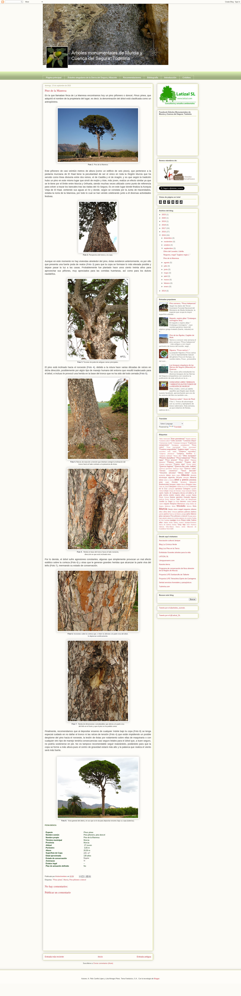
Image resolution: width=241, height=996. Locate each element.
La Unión (176, 501)
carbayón (171, 488)
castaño (193, 488)
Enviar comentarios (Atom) (103, 963)
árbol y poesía (181, 480)
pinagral (184, 514)
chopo (166, 491)
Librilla (189, 501)
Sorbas (174, 524)
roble (188, 520)
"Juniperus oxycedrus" (187, 451)
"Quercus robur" (178, 468)
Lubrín (161, 504)
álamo (168, 475)
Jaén (178, 499)
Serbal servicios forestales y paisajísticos (175, 582)
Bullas (194, 484)
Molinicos (167, 506)
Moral (173, 506)
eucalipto (188, 495)
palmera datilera (190, 512)
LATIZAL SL (163, 556)
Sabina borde (168, 522)
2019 (164, 221)
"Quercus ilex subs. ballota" (185, 466)
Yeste (168, 529)
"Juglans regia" (183, 449)
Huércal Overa (164, 499)
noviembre (168, 242)
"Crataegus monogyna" (180, 443)
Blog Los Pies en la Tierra (169, 548)
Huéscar (172, 499)
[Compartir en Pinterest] (89, 876)
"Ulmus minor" (184, 473)
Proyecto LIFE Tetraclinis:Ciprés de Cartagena (177, 579)
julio (166, 266)
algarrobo (171, 477)
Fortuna (166, 497)
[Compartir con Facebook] (87, 876)
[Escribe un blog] (82, 876)
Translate (177, 427)
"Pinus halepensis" (183, 458)
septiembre (168, 248)
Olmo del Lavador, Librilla (173, 251)
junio (166, 269)
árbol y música (169, 480)
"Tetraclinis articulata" (167, 473)
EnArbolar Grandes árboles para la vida (175, 552)
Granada (187, 497)
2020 (164, 218)
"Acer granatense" (177, 439)
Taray (179, 525)
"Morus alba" (177, 456)
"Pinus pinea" (58, 880)
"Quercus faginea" (166, 466)
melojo (188, 504)
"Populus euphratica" (165, 464)
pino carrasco (164, 516)
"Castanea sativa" (164, 440)
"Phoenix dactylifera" (167, 458)
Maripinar (173, 504)
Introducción (170, 77)
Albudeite (193, 475)
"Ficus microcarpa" (189, 447)
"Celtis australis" (176, 441)
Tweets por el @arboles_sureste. (172, 608)
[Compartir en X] (85, 876)
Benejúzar (184, 482)
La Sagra (168, 501)
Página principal (53, 77)
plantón (165, 518)
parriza (166, 514)
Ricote (178, 520)
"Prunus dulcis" (191, 464)
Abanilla (194, 473)
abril (166, 276)
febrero (167, 283)
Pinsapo (190, 516)
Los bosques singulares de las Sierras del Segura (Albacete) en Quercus (182, 367)
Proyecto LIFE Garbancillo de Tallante (174, 574)
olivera (193, 509)
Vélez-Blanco (170, 527)
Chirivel (161, 491)
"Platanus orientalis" (175, 462)
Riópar (183, 520)
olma (165, 512)
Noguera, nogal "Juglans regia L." (176, 255)
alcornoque (163, 477)
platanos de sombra (185, 518)
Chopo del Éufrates (175, 491)
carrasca (178, 489)
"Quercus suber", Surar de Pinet (182, 399)
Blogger (156, 979)
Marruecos (181, 504)
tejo (184, 524)
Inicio (100, 957)
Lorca (194, 501)
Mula (194, 506)
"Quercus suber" (190, 468)
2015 (164, 235)
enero (166, 286)
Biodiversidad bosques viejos (170, 484)
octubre (167, 245)
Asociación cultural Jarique (169, 540)
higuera (193, 497)
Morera (189, 506)
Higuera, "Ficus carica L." (179, 350)
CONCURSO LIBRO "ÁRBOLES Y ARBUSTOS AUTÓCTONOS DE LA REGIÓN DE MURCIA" (182, 384)
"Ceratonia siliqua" (189, 441)
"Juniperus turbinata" (165, 456)
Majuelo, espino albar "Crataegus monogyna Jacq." (182, 319)
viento (183, 527)
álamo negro (176, 475)
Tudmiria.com (164, 586)
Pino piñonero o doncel (77, 880)
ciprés (161, 493)
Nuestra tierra (164, 564)
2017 (164, 228)
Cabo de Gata (163, 486)
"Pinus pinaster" (171, 460)
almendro (186, 477)
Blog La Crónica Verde (168, 544)
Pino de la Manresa (171, 258)
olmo (169, 512)
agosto (167, 262)
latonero (183, 501)
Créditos (187, 77)
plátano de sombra (173, 518)
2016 (164, 232)
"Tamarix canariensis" (168, 471)
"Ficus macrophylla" (173, 447)
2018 (164, 225)
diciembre (168, 238)
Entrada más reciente (54, 957)
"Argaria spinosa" (191, 438)
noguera (187, 509)
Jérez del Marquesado (188, 499)
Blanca (183, 484)
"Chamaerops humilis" (166, 443)
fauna (194, 495)
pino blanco (191, 514)
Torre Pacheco (191, 524)
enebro (171, 495)
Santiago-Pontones (190, 522)
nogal (180, 509)
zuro (171, 529)
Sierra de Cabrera (165, 524)
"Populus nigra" (179, 464)
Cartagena (186, 489)
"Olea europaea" (189, 456)
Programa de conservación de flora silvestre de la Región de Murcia (176, 569)
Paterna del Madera (175, 514)
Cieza (194, 491)
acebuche (162, 475)
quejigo (173, 520)
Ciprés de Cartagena (171, 493)
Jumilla (161, 501)
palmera (181, 512)
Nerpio (170, 509)
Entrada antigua (144, 957)
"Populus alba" (190, 462)
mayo (166, 273)
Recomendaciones (132, 77)
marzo (166, 280)
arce (161, 482)
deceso (183, 493)
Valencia (161, 527)
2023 (164, 215)
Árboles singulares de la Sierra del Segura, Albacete (92, 77)
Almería (193, 477)
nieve (175, 509)
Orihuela (174, 512)
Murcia (66, 880)
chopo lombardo (187, 491)
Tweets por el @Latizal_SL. (170, 615)
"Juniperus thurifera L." (186, 454)
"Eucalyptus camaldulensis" (180, 445)
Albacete (185, 475)
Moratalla (181, 506)
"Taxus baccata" (188, 471)
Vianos (178, 527)
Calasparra (172, 486)
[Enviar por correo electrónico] (80, 876)
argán (167, 482)
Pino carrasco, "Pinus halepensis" (182, 303)
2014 (164, 291)
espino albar (180, 495)
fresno (172, 497)
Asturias (175, 482)
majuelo (166, 504)
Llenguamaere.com (166, 560)
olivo (160, 512)
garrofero (179, 497)
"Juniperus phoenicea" (166, 453)
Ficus (161, 497)
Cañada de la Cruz (183, 486)
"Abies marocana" (164, 438)
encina (165, 495)
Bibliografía (152, 77)
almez (161, 480)
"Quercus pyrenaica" (165, 468)
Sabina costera (179, 522)
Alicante (179, 477)
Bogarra (189, 484)
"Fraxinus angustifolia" (168, 449)
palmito (161, 514)
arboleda (192, 480)
